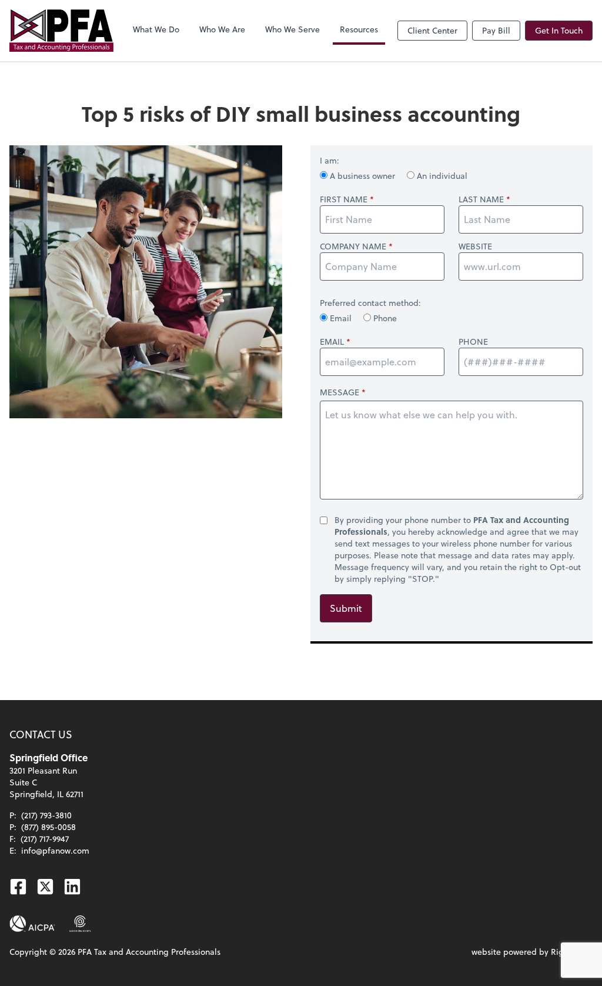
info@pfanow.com (55, 850)
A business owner (362, 175)
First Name (343, 199)
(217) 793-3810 (46, 815)
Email (340, 318)
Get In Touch (559, 30)
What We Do (156, 29)
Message (339, 392)
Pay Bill (496, 30)
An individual (440, 175)
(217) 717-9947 (45, 838)
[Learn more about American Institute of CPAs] (32, 923)
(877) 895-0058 (48, 827)
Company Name (353, 246)
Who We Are (222, 29)
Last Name (481, 199)
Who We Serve (292, 29)
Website (475, 246)
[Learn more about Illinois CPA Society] (80, 923)
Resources (359, 29)
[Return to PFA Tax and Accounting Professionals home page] (61, 30)
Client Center (432, 30)
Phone (384, 318)
